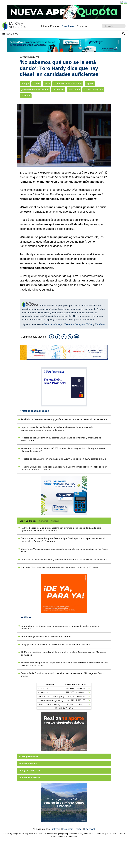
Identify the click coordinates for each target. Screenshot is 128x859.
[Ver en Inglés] (122, 2)
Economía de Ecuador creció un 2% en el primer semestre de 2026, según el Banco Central (62, 674)
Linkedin (56, 829)
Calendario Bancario (29, 777)
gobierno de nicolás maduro (35, 89)
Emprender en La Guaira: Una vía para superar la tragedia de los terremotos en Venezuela (60, 627)
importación (58, 89)
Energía (25, 83)
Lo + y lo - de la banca (30, 770)
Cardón (36, 83)
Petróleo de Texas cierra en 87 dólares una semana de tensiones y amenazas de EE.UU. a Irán (61, 439)
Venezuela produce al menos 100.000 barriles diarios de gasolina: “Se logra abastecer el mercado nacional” (63, 449)
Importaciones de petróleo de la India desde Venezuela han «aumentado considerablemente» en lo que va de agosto (57, 428)
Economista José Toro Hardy (68, 83)
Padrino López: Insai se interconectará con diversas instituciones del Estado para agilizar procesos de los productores (61, 529)
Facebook (100, 324)
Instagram (80, 324)
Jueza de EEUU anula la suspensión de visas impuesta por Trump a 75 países (59, 567)
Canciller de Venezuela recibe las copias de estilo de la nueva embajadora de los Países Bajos (64, 550)
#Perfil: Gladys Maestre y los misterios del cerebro (46, 636)
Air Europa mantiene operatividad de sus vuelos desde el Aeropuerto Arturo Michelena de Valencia (63, 653)
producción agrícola (93, 89)
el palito (90, 83)
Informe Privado (50, 26)
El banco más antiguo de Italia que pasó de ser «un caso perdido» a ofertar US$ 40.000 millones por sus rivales (64, 664)
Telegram (69, 324)
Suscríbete (68, 26)
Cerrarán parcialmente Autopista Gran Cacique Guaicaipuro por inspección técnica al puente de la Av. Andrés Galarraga (63, 539)
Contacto (82, 26)
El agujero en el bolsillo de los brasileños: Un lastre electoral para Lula (55, 644)
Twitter (89, 324)
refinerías (25, 95)
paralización (74, 89)
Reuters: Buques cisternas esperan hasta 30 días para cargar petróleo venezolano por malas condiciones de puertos (64, 468)
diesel (47, 83)
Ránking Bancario (28, 756)
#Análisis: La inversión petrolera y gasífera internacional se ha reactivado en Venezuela (64, 419)
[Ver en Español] (125, 2)
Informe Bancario (28, 763)
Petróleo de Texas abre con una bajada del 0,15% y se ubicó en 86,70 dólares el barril (63, 459)
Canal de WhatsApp (53, 324)
